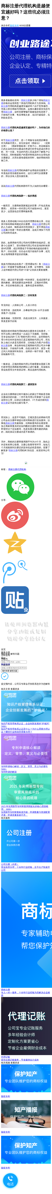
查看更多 (15, 689)
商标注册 (25, 100)
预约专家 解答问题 (9, 671)
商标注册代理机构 (17, 469)
